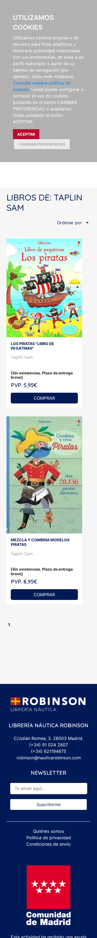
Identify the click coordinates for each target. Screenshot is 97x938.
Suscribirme (49, 804)
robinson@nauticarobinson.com (48, 757)
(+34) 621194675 (48, 751)
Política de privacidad (48, 837)
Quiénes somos (48, 831)
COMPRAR (44, 398)
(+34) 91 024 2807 (48, 744)
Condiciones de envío (48, 844)
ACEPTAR (26, 134)
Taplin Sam (22, 357)
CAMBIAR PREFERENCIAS (41, 144)
